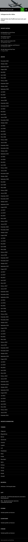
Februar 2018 (4, 252)
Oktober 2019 (4, 201)
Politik (2, 456)
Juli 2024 (3, 92)
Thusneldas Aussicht (6, 36)
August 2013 (4, 392)
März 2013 (3, 407)
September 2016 (5, 297)
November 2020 (5, 173)
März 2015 (3, 339)
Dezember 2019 (4, 196)
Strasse (2, 467)
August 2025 (4, 69)
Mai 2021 (3, 162)
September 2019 (5, 204)
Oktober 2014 (4, 353)
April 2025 (3, 75)
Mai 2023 (3, 111)
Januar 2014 (4, 378)
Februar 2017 (4, 286)
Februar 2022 (4, 139)
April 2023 (3, 114)
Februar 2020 (4, 190)
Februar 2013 (4, 409)
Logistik (3, 445)
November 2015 (5, 319)
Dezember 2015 (4, 317)
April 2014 (3, 370)
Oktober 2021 (4, 151)
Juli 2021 (3, 156)
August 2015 (4, 328)
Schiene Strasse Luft (7, 10)
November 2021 (5, 148)
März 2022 (3, 137)
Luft (2, 448)
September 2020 (5, 179)
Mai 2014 (3, 367)
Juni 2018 (3, 241)
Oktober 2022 (4, 123)
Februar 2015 (4, 342)
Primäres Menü (26, 10)
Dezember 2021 (4, 145)
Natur (2, 453)
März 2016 (3, 311)
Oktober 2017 (4, 263)
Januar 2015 (4, 345)
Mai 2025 (3, 72)
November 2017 (5, 260)
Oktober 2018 (4, 232)
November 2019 (5, 198)
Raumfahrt (3, 459)
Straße (2, 470)
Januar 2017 (4, 288)
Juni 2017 (3, 274)
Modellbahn (4, 451)
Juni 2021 (3, 159)
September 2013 (5, 390)
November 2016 (5, 294)
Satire (2, 462)
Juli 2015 (3, 331)
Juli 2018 (3, 238)
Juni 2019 (3, 213)
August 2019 (4, 207)
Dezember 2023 (4, 103)
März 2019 (3, 218)
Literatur (3, 442)
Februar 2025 (4, 80)
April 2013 (3, 404)
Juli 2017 (3, 272)
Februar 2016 (4, 314)
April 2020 (3, 184)
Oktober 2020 (4, 176)
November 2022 (5, 120)
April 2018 (3, 246)
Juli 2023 (3, 108)
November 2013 (5, 384)
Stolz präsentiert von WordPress (7, 540)
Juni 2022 (3, 128)
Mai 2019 (3, 215)
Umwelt (3, 476)
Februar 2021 (4, 168)
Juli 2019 (3, 210)
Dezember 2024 (4, 83)
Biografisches (4, 434)
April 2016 (3, 308)
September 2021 (5, 153)
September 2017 (5, 266)
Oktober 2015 (4, 322)
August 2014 (4, 359)
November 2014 (5, 350)
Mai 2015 (3, 336)
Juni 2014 (3, 364)
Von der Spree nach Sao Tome (8, 49)
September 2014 (5, 356)
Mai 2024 (3, 94)
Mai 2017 (3, 277)
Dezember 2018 (4, 227)
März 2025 (3, 78)
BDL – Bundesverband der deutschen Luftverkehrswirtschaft (10, 501)
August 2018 (4, 235)
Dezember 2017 (4, 258)
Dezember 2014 (4, 347)
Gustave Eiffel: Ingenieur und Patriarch (10, 45)
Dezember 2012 (4, 415)
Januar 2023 (4, 117)
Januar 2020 (4, 193)
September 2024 (5, 89)
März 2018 (3, 249)
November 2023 (5, 106)
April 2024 (3, 97)
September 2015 (5, 325)
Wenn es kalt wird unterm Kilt (8, 41)
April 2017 (3, 280)
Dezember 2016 (4, 291)
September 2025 (5, 66)
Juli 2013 (3, 395)
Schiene (3, 465)
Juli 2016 (3, 300)
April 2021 (3, 165)
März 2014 (3, 373)
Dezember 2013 (4, 381)
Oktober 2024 (4, 86)
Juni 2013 (3, 398)
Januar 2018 (4, 255)
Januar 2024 (4, 100)
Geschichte (3, 439)
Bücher (2, 436)
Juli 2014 (3, 362)
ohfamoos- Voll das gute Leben (8, 486)
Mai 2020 (3, 182)
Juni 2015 (3, 333)
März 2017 (3, 283)
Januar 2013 (4, 412)
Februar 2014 (4, 376)
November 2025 (5, 61)
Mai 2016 (3, 305)
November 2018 (5, 229)
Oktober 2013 (4, 387)
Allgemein (3, 431)
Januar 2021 (4, 170)
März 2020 (3, 187)
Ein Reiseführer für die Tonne (8, 32)
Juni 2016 (3, 302)
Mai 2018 (3, 243)
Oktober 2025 (4, 63)
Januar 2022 (4, 142)
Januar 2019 (4, 224)
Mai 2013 (3, 401)
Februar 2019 (4, 221)
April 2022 (3, 134)
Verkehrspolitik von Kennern (8, 512)
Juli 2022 (3, 125)
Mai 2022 (3, 131)
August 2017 (4, 269)
